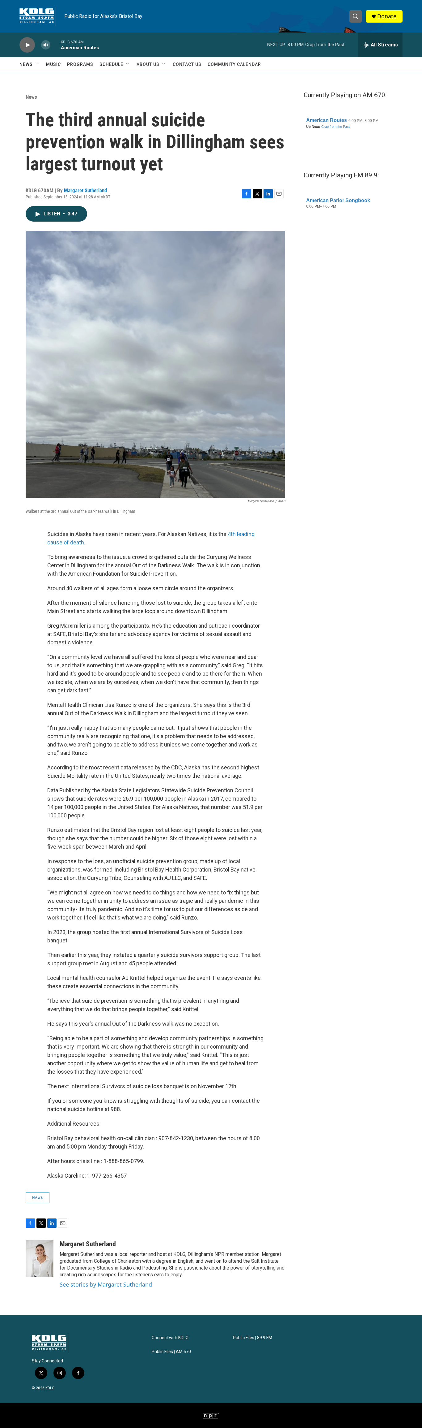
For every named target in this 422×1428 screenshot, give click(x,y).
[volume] (45, 45)
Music (53, 64)
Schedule (111, 64)
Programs (80, 64)
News (26, 64)
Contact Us (187, 64)
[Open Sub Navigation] (37, 64)
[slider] (56, 44)
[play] (27, 45)
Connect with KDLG (170, 1337)
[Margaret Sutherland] (39, 1258)
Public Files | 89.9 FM (252, 1337)
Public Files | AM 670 (171, 1351)
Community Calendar (234, 64)
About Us (148, 64)
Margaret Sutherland (85, 190)
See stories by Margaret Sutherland (106, 1284)
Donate (386, 16)
